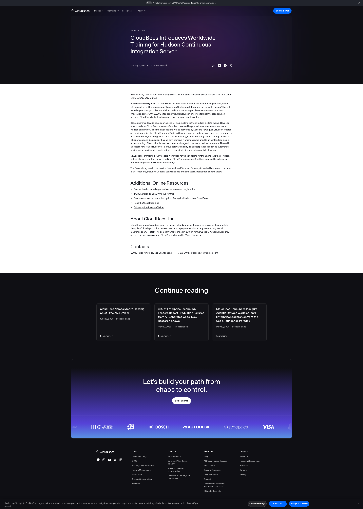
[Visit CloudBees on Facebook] (98, 459)
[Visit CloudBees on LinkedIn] (121, 459)
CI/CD (134, 461)
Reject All (277, 503)
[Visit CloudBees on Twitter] (115, 459)
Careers (243, 470)
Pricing (243, 474)
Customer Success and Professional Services (214, 485)
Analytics (136, 483)
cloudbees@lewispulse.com (203, 252)
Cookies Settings (257, 503)
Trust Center (209, 465)
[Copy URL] (214, 65)
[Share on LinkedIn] (219, 65)
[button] (99, 10)
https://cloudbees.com (154, 225)
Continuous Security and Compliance (179, 477)
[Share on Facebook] (225, 65)
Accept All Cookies (299, 503)
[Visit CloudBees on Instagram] (103, 459)
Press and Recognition (250, 461)
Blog (206, 456)
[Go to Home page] (80, 10)
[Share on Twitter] (231, 65)
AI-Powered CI (174, 456)
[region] (181, 504)
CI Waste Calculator (213, 491)
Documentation (211, 474)
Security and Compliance (143, 465)
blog (157, 203)
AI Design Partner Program (216, 461)
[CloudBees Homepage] (105, 452)
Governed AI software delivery (177, 462)
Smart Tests (137, 474)
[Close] (358, 503)
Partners (244, 465)
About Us (244, 456)
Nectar (150, 198)
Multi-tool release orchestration (175, 469)
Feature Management (141, 470)
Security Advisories (212, 470)
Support (207, 479)
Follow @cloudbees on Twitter (149, 207)
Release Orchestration (142, 479)
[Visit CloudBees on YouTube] (109, 459)
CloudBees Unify (139, 456)
